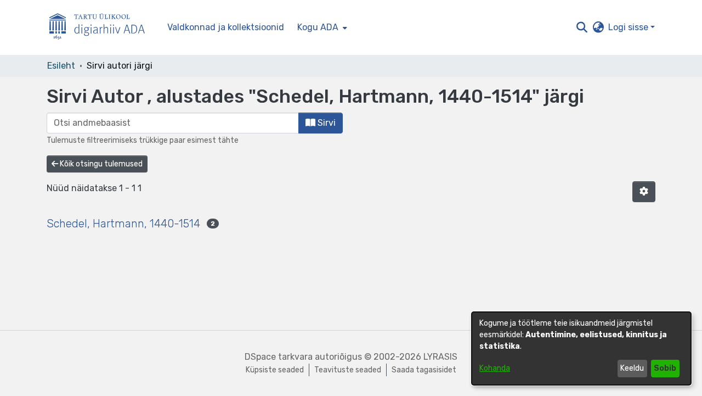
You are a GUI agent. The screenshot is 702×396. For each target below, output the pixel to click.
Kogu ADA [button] (317, 27)
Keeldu (632, 368)
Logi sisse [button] (629, 27)
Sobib (665, 368)
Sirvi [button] (325, 123)
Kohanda (494, 368)
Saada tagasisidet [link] (424, 370)
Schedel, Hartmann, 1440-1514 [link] (123, 223)
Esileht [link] (61, 65)
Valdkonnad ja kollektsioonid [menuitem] (225, 27)
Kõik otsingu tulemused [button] (100, 164)
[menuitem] (321, 27)
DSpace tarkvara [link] (279, 357)
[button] (581, 27)
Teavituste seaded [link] (347, 370)
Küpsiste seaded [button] (275, 370)
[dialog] (581, 348)
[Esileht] (101, 28)
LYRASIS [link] (440, 357)
